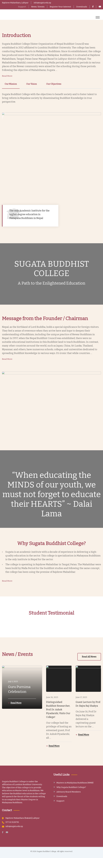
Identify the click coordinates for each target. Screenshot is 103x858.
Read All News (89, 656)
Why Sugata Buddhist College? (71, 787)
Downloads (81, 6)
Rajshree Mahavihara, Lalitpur (15, 3)
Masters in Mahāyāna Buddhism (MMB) (74, 783)
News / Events (38, 6)
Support (22, 6)
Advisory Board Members (68, 792)
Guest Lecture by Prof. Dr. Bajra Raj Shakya (88, 704)
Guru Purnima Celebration (19, 689)
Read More (7, 76)
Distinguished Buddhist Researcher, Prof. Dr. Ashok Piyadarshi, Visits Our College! (58, 710)
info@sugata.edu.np (42, 3)
